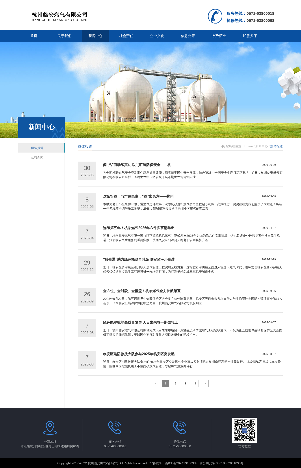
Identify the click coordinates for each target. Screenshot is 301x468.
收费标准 (219, 36)
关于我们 (65, 36)
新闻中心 (95, 36)
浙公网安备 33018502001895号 (222, 463)
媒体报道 (37, 148)
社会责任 (126, 36)
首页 (33, 36)
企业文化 (157, 36)
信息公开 (188, 36)
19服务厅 (249, 36)
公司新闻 (37, 157)
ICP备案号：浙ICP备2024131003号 (172, 463)
